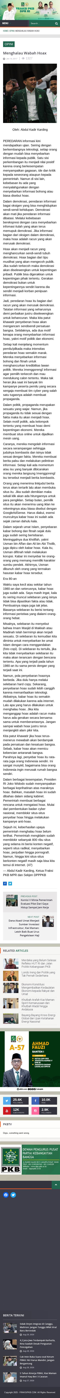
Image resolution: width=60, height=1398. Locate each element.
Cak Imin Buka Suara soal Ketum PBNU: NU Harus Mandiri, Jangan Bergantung (37, 1360)
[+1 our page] (35, 1111)
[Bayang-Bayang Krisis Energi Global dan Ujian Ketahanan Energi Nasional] (10, 1018)
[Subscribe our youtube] (7, 1111)
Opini (9, 44)
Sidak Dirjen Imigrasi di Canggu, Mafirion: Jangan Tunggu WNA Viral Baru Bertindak (38, 1327)
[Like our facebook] (35, 1101)
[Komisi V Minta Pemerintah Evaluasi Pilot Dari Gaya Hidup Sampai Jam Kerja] (12, 900)
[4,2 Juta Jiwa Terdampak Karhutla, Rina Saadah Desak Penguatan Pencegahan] (10, 1344)
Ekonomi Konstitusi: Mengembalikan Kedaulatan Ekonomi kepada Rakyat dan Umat (38, 989)
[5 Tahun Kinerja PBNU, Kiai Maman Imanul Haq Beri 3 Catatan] (10, 1377)
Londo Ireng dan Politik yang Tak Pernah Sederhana (38, 974)
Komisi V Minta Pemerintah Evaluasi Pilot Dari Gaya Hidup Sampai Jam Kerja (36, 903)
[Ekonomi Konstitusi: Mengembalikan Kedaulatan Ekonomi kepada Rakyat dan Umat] (10, 988)
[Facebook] (5, 883)
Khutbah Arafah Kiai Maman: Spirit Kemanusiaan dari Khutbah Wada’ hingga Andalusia (38, 1004)
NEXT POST (33, 917)
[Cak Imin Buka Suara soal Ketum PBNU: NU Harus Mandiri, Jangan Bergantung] (10, 1361)
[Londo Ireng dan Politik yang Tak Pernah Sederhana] (10, 976)
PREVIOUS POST (29, 896)
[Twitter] (10, 883)
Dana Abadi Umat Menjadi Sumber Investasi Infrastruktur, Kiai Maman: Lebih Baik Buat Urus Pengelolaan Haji (23, 928)
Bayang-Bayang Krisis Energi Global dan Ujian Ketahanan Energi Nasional (38, 1018)
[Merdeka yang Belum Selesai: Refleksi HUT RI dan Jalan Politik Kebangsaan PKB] (10, 963)
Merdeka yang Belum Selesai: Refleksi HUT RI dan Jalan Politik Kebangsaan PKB (39, 963)
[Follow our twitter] (7, 1101)
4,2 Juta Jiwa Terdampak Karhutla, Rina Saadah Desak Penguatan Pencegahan (37, 1343)
